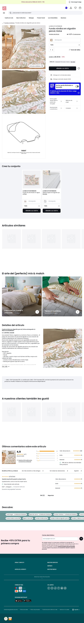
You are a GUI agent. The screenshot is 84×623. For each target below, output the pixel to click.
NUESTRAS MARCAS (51, 569)
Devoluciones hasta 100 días (33, 3)
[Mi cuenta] (71, 8)
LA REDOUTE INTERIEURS (55, 26)
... (2, 23)
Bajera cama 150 (28, 518)
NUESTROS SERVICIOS (52, 562)
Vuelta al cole (9, 18)
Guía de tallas (75, 50)
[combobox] (33, 471)
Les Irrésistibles (53, 18)
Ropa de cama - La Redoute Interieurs (40, 514)
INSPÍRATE (49, 566)
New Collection (21, 18)
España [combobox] (76, 609)
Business (63, 18)
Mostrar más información (42, 577)
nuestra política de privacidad (66, 546)
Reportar (51, 495)
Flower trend (41, 18)
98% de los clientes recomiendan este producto (70, 463)
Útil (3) (42, 495)
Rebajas (31, 18)
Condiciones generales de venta (11, 609)
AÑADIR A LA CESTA (62, 68)
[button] (80, 8)
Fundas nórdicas (9, 23)
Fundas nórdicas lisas (42, 518)
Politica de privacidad (35, 609)
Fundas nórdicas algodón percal (60, 518)
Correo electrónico (48, 535)
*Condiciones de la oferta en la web (49, 609)
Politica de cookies (24, 609)
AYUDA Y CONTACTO (19, 562)
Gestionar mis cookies (64, 609)
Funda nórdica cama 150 (13, 518)
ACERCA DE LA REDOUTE (20, 569)
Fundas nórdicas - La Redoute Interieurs (65, 514)
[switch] (67, 86)
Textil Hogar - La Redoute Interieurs (16, 514)
